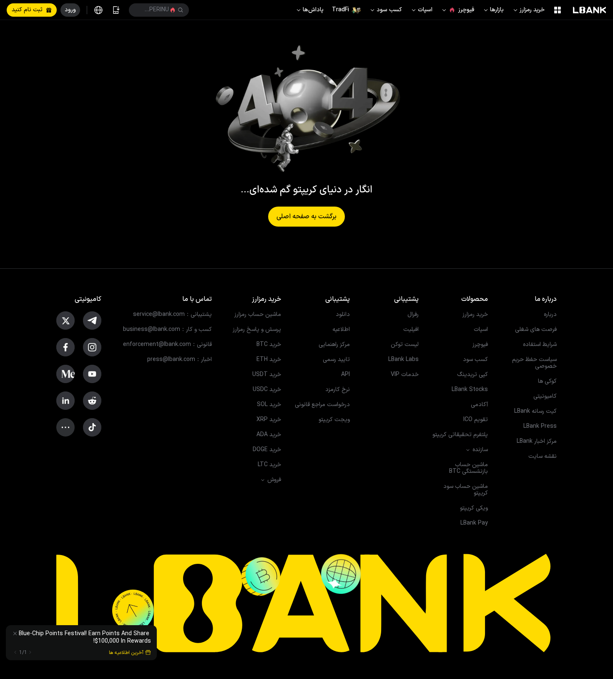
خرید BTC (268, 344)
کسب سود (389, 9)
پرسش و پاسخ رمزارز (257, 329)
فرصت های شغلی (536, 329)
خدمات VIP (405, 374)
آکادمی (479, 404)
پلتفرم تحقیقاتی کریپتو (460, 435)
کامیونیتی (545, 396)
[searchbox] (160, 10)
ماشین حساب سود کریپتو (465, 490)
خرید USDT (266, 374)
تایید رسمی (336, 359)
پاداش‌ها (313, 9)
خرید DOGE (267, 450)
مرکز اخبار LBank (537, 441)
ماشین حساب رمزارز (257, 314)
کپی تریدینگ (472, 374)
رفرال (413, 314)
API (345, 374)
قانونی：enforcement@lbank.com (167, 344)
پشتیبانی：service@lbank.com (172, 314)
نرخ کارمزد (337, 389)
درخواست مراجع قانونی (322, 404)
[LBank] (589, 10)
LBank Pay (474, 523)
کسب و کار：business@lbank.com (167, 329)
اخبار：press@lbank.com (179, 359)
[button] (159, 10)
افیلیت (411, 329)
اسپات (425, 9)
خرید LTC (269, 465)
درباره (550, 314)
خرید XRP (268, 419)
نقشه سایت (542, 456)
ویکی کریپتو (474, 508)
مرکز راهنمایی (334, 344)
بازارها (497, 9)
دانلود (343, 314)
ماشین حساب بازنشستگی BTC (468, 468)
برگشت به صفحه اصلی (306, 217)
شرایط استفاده (540, 344)
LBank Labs (403, 359)
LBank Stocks (470, 389)
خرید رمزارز (532, 9)
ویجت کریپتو (334, 419)
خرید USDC (267, 389)
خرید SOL (269, 404)
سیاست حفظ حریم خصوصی (534, 363)
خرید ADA (268, 435)
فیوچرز (466, 9)
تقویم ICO (475, 419)
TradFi (340, 9)
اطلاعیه (341, 329)
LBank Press (540, 426)
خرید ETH (268, 359)
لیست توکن (405, 344)
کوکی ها (547, 381)
